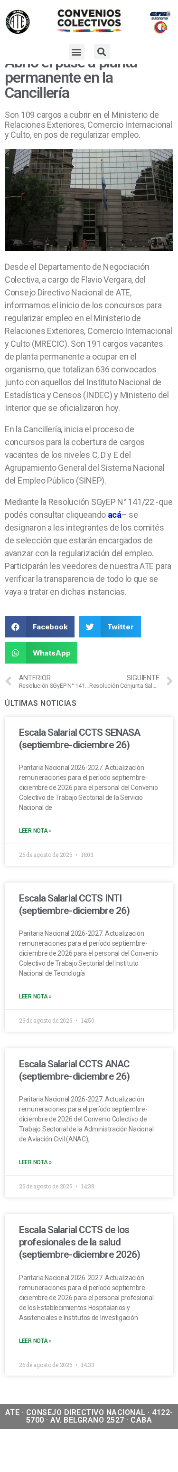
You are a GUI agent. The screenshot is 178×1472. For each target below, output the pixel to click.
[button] (76, 52)
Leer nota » (35, 830)
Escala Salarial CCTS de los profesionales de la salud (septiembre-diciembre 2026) (79, 1242)
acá (115, 515)
